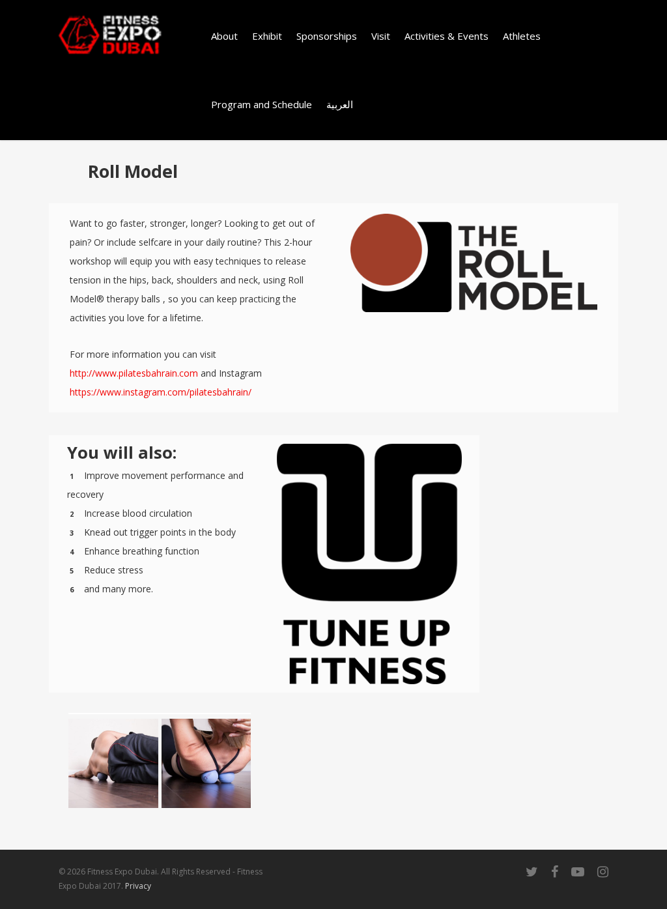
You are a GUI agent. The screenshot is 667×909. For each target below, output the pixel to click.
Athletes (522, 35)
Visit (380, 35)
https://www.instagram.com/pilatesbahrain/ (160, 392)
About (224, 35)
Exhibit (267, 35)
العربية (339, 104)
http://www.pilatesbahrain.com (134, 373)
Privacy (138, 885)
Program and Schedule (261, 104)
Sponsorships (326, 35)
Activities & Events (446, 35)
